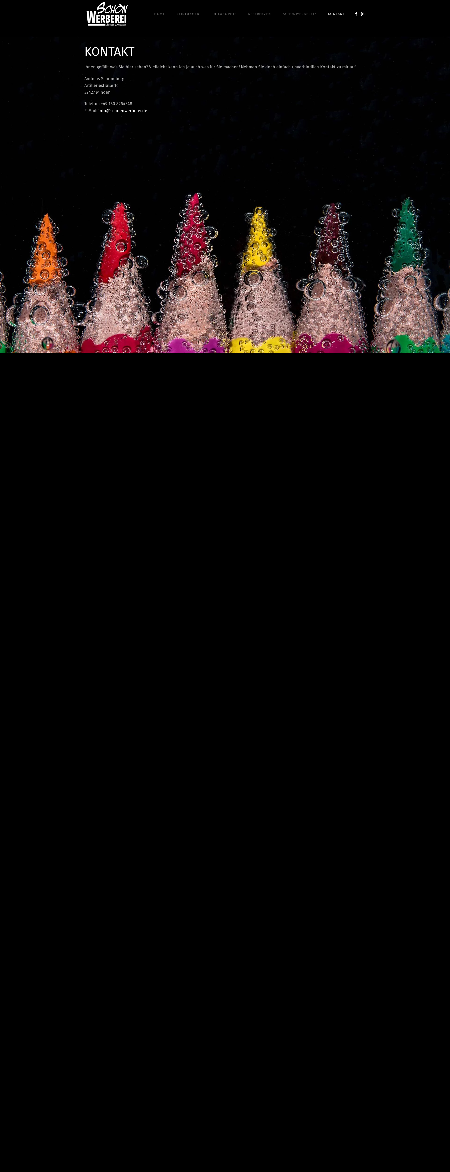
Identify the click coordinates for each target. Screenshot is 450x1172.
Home (159, 14)
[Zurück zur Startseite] (106, 14)
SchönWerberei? (299, 14)
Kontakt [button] (336, 14)
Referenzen (259, 14)
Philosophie (223, 14)
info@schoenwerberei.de (122, 110)
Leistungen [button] (188, 14)
